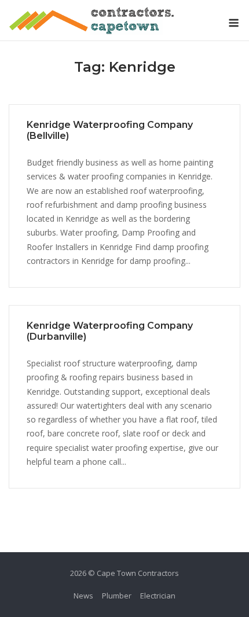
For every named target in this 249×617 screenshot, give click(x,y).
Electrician (157, 595)
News (83, 595)
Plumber (116, 595)
